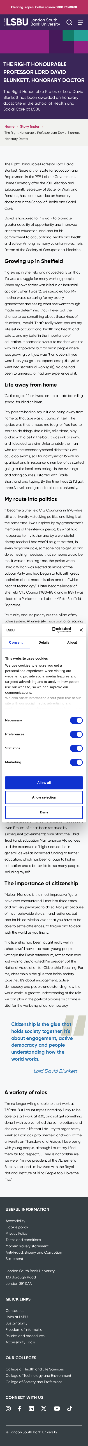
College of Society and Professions (34, 1382)
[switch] (76, 734)
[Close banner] (81, 629)
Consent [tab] (16, 642)
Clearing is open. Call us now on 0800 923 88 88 (44, 7)
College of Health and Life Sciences (35, 1369)
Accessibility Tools (20, 1342)
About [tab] (72, 642)
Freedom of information (25, 1329)
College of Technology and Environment (38, 1375)
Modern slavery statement (27, 1246)
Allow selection (44, 797)
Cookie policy (17, 1227)
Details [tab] (44, 642)
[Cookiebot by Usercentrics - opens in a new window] (53, 630)
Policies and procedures (25, 1336)
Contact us (15, 1310)
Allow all (44, 783)
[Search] (70, 22)
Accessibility (15, 1221)
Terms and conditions (23, 1240)
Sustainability (16, 1323)
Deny (44, 812)
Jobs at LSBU (17, 1317)
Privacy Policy (17, 1233)
